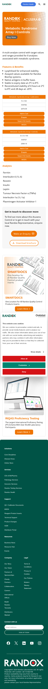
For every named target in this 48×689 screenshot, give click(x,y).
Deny (24, 372)
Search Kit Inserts (24, 121)
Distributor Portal (10, 530)
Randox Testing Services (13, 488)
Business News (9, 543)
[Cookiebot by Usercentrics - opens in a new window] (35, 315)
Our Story (7, 564)
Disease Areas (9, 459)
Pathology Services (11, 480)
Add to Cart (24, 114)
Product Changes (10, 522)
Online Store (8, 463)
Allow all (24, 359)
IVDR (6, 526)
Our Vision (8, 568)
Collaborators (9, 586)
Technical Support (10, 517)
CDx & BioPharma (10, 476)
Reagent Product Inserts (13, 513)
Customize (23, 365)
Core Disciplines (10, 455)
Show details (36, 352)
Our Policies (28, 578)
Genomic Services (10, 484)
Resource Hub (9, 547)
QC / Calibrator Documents (14, 505)
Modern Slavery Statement (27, 585)
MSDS (24, 125)
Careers (7, 590)
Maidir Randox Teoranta (7, 605)
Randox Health (28, 4)
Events (6, 551)
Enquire (24, 117)
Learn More (24, 308)
